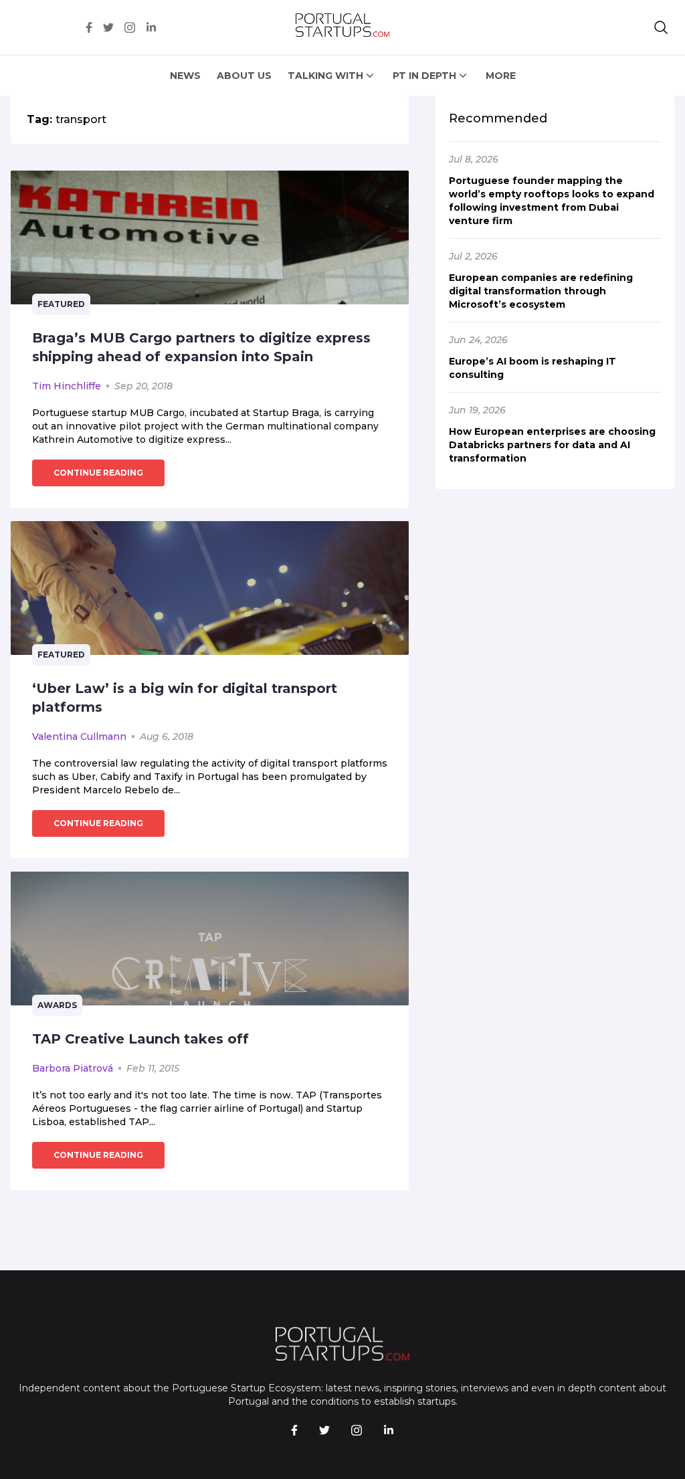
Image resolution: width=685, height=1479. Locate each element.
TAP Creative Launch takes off (140, 1039)
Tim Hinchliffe (66, 386)
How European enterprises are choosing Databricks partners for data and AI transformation (552, 444)
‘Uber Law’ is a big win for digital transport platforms (184, 697)
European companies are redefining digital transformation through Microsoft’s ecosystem (541, 291)
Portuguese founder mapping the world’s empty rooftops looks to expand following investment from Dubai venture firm (551, 201)
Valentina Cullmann (79, 736)
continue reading (98, 473)
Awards (57, 1005)
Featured (61, 304)
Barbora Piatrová (72, 1068)
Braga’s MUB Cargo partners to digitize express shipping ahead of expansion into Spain (201, 347)
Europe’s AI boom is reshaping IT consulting (532, 368)
